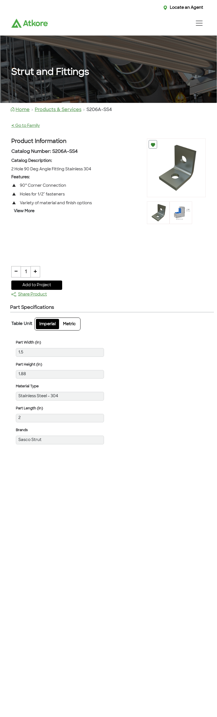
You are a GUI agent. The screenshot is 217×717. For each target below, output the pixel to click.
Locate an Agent (186, 8)
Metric (69, 324)
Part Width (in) (28, 342)
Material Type (27, 386)
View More (24, 211)
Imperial (47, 324)
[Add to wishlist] (153, 144)
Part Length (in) (29, 408)
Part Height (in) (29, 364)
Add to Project (36, 285)
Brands (22, 430)
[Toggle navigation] (199, 23)
